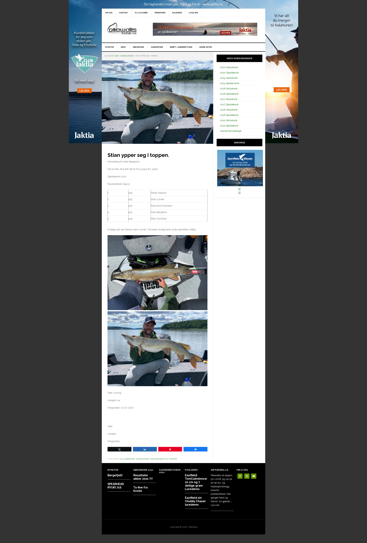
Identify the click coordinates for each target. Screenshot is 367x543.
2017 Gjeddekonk (229, 104)
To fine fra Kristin (140, 489)
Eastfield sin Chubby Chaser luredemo (195, 501)
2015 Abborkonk (228, 120)
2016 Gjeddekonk (229, 115)
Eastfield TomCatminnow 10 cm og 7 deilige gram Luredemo (196, 482)
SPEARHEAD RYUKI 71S (116, 485)
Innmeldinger (142, 459)
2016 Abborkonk (229, 109)
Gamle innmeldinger (230, 131)
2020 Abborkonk (229, 67)
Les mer (215, 505)
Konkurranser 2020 (159, 459)
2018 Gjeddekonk (229, 94)
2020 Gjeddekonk (127, 459)
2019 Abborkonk (229, 78)
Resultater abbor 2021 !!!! (143, 477)
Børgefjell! (115, 475)
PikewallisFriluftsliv (126, 29)
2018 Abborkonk (229, 88)
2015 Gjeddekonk (229, 125)
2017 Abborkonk (228, 99)
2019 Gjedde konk (229, 83)
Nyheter (173, 459)
